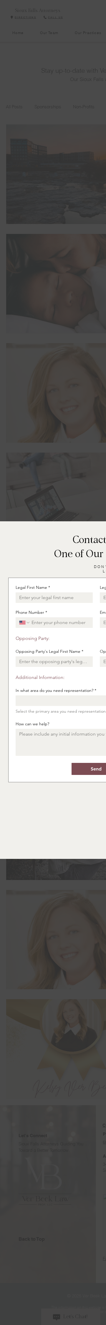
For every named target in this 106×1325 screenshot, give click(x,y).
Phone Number (31, 612)
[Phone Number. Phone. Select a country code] (24, 622)
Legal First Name (33, 587)
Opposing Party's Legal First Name (49, 651)
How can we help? (32, 723)
